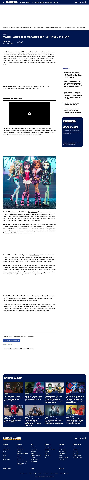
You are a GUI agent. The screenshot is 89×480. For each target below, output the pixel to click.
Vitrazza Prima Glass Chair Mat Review (18, 349)
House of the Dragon (36, 455)
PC (46, 457)
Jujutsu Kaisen (62, 453)
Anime (42, 2)
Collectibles (48, 2)
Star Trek (75, 453)
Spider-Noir (33, 451)
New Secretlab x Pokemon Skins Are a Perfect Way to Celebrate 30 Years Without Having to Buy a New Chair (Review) (73, 95)
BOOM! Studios (6, 459)
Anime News (62, 447)
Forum (56, 2)
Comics (22, 2)
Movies (28, 2)
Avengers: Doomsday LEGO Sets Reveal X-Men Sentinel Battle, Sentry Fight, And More (33, 398)
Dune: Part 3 (20, 459)
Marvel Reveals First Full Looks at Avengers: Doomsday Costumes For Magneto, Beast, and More (13, 398)
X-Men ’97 (33, 453)
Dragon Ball (62, 449)
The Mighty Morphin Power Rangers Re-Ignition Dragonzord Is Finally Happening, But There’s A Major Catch (33, 422)
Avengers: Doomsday (22, 461)
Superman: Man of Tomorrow (21, 463)
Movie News (20, 447)
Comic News (6, 447)
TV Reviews (34, 449)
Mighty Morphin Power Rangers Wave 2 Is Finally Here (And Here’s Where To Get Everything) (73, 75)
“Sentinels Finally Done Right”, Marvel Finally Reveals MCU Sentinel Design (73, 110)
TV (32, 2)
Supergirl (19, 451)
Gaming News (48, 447)
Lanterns (33, 457)
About (39, 473)
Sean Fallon (7, 41)
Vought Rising (34, 459)
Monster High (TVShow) (11, 336)
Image (4, 455)
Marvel (4, 451)
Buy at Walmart (32, 212)
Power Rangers (77, 455)
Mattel (4, 336)
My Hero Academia (63, 457)
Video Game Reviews (50, 449)
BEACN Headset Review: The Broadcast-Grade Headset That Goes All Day (13, 420)
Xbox (46, 453)
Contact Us (23, 473)
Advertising (32, 473)
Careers (46, 473)
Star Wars (75, 451)
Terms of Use (72, 143)
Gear (4, 33)
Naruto (61, 455)
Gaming (37, 2)
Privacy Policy (72, 144)
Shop (32, 468)
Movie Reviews (20, 449)
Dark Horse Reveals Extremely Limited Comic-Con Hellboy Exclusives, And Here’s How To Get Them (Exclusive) (75, 421)
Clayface (19, 457)
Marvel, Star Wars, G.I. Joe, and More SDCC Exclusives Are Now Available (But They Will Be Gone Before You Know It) (73, 85)
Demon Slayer (62, 451)
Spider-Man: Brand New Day (22, 454)
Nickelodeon (31, 336)
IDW (4, 457)
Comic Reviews (6, 449)
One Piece (61, 459)
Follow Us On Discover (11, 340)
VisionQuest (34, 461)
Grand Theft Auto (77, 457)
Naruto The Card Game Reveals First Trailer (71, 103)
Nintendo (47, 451)
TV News (33, 447)
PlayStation (47, 455)
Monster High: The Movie (22, 336)
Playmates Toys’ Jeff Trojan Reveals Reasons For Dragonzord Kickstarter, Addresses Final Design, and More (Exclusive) (54, 399)
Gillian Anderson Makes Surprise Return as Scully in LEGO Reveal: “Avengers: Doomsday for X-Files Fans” (54, 421)
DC (3, 453)
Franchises (77, 444)
